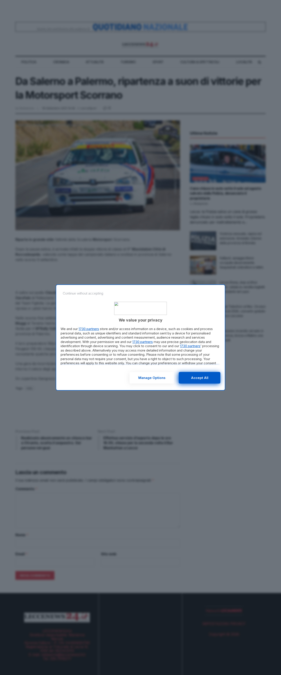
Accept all (199, 378)
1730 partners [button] (89, 329)
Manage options (152, 378)
